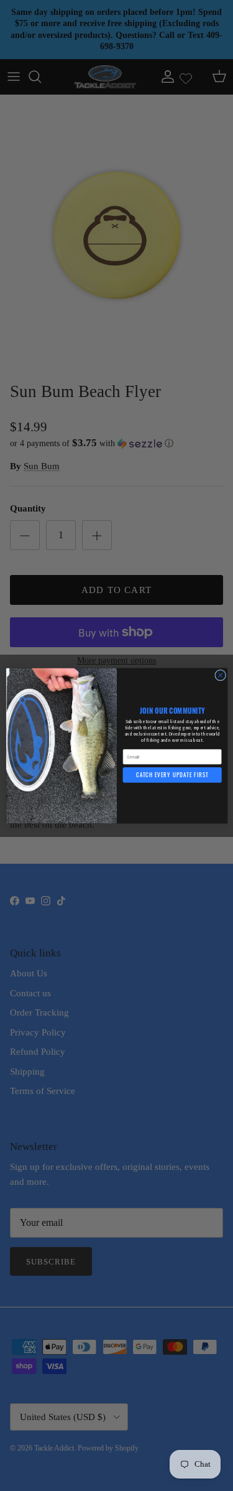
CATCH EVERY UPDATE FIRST (172, 774)
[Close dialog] (220, 675)
